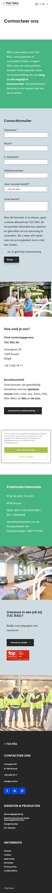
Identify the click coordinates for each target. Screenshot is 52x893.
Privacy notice (10, 867)
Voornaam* (10, 130)
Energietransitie (11, 824)
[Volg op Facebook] (7, 791)
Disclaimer (8, 863)
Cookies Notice (10, 871)
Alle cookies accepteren (26, 450)
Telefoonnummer (13, 170)
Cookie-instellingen (26, 457)
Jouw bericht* (12, 199)
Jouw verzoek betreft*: (17, 184)
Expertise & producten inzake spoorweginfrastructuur (16, 819)
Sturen (10, 259)
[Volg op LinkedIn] (14, 791)
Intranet (7, 851)
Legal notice (9, 859)
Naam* (8, 143)
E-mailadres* (12, 157)
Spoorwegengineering (13, 814)
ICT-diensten (9, 828)
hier (6, 244)
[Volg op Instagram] (22, 791)
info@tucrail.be (10, 781)
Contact (7, 855)
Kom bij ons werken (19, 642)
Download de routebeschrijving (21, 410)
